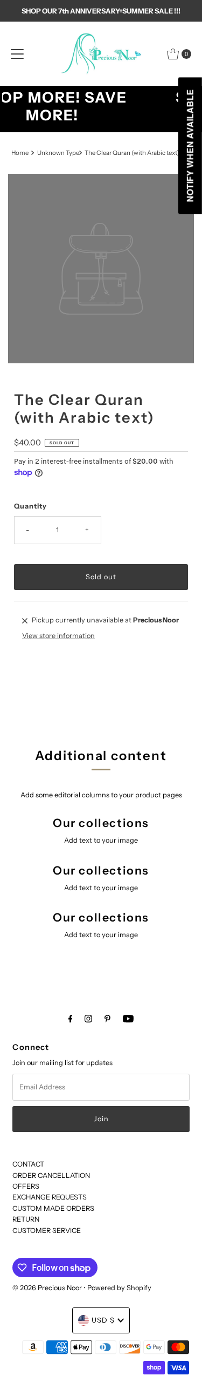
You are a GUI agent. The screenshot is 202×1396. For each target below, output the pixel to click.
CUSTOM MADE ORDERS (53, 1208)
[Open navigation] (17, 54)
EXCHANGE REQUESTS (49, 1197)
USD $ (103, 1320)
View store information (58, 636)
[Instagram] (88, 1018)
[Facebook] (70, 1018)
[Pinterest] (107, 1018)
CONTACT (28, 1164)
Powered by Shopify (119, 1288)
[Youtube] (128, 1018)
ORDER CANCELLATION (51, 1175)
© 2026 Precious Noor (47, 1288)
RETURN (25, 1219)
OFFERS (25, 1186)
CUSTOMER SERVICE (46, 1230)
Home (20, 153)
